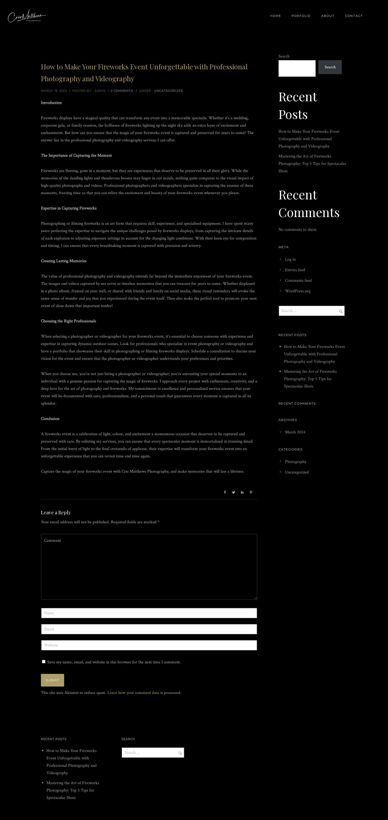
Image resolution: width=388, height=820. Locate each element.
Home (275, 16)
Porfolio (301, 16)
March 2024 (295, 432)
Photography (295, 461)
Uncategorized (168, 91)
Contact (354, 16)
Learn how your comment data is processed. (144, 693)
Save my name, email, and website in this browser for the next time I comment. (114, 662)
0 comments (122, 91)
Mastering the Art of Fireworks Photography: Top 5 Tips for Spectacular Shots (312, 164)
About (328, 16)
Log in (290, 259)
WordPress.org (297, 291)
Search (284, 56)
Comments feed (298, 280)
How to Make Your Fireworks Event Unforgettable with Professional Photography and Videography (308, 139)
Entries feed (295, 270)
